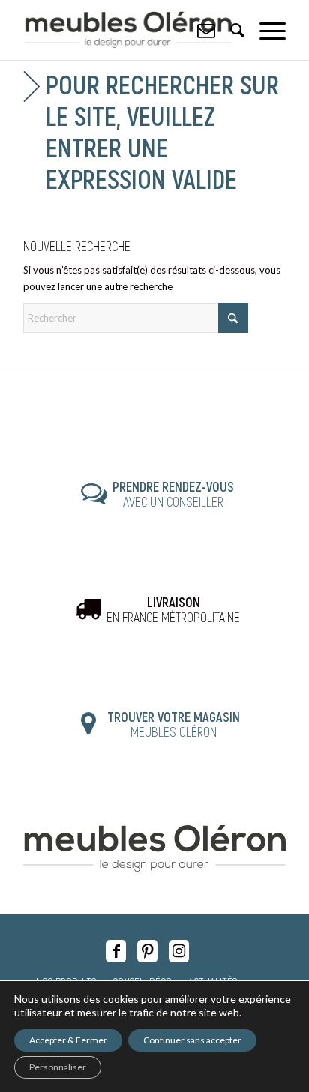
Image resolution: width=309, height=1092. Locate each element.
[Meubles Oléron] (128, 30)
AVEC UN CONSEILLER (173, 494)
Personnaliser (57, 1067)
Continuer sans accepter (192, 1040)
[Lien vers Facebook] (116, 951)
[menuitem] (265, 30)
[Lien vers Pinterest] (147, 951)
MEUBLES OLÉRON (173, 724)
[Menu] (265, 30)
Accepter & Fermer (68, 1040)
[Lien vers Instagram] (179, 951)
